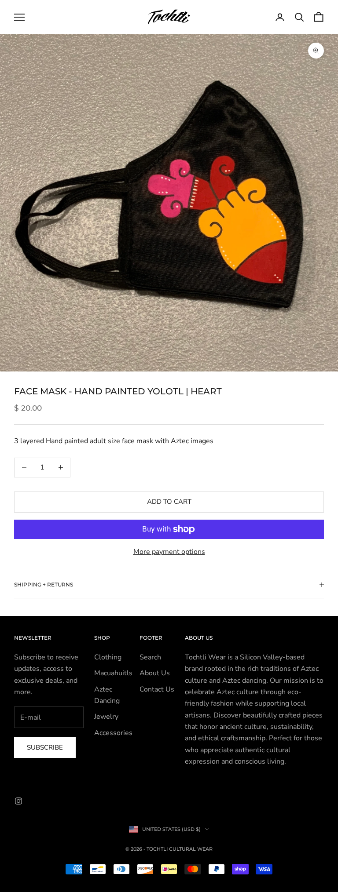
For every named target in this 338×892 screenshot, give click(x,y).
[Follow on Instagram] (18, 801)
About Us (155, 673)
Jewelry (106, 716)
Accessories (113, 733)
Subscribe (45, 747)
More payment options (169, 552)
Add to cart (169, 501)
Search (150, 657)
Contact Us (157, 689)
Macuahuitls (113, 673)
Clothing (107, 657)
